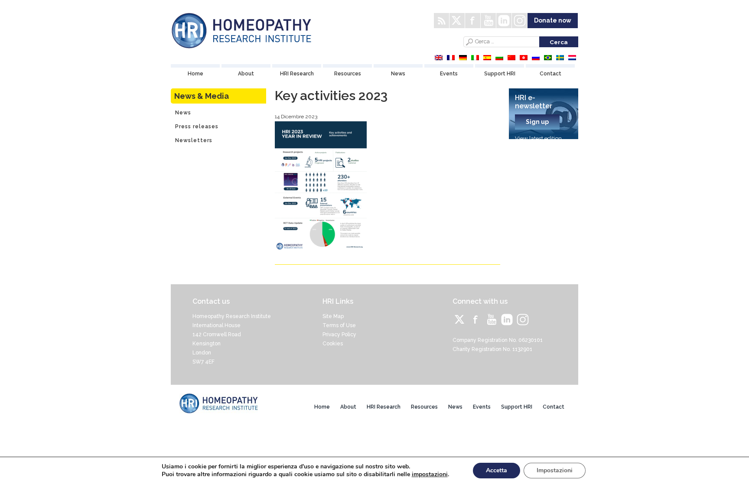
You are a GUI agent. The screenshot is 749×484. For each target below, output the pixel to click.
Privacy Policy (339, 334)
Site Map (333, 316)
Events (449, 74)
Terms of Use (339, 325)
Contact (550, 74)
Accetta (496, 470)
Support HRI (499, 74)
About (246, 74)
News (398, 74)
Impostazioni (555, 470)
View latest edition (538, 138)
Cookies (332, 344)
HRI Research (297, 74)
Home (195, 74)
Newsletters (193, 140)
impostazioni (430, 474)
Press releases (196, 126)
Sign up (537, 121)
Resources (347, 74)
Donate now (552, 20)
